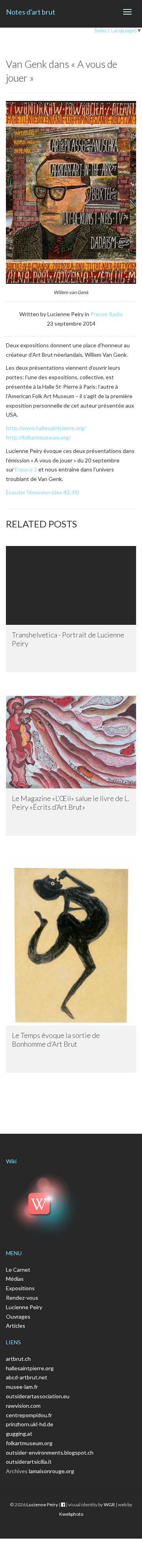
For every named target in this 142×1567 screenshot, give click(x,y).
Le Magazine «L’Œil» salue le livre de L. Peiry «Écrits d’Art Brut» (70, 802)
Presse (99, 314)
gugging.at (19, 1433)
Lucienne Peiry (24, 1307)
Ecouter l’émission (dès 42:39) (42, 492)
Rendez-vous (22, 1297)
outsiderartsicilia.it (29, 1461)
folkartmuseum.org (29, 1443)
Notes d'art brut (30, 11)
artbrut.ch (18, 1358)
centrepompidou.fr (29, 1415)
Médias (15, 1278)
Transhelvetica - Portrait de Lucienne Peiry (68, 639)
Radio (116, 314)
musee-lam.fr (22, 1386)
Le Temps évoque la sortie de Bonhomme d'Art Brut (56, 1039)
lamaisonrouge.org (51, 1471)
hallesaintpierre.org (30, 1368)
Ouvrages (18, 1316)
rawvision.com (23, 1405)
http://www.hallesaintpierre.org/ (46, 428)
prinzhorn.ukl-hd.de (29, 1424)
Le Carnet (18, 1269)
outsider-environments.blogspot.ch (49, 1452)
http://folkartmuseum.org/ (38, 437)
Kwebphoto (71, 1514)
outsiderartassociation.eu (37, 1396)
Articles (15, 1325)
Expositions (20, 1288)
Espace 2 (26, 469)
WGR (109, 1504)
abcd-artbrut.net (26, 1377)
